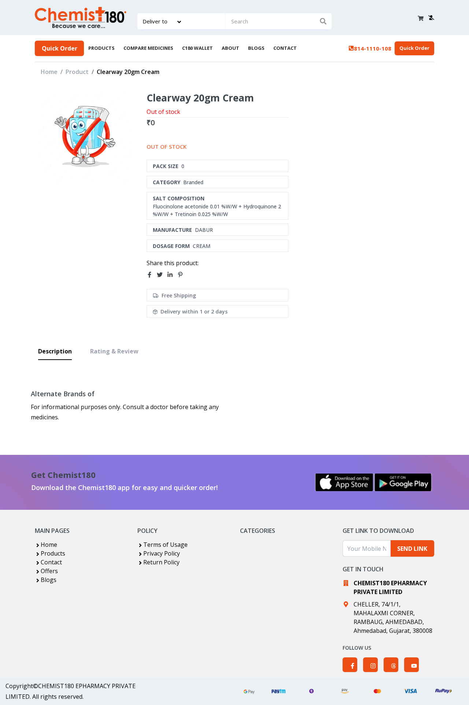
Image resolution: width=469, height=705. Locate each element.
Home (49, 72)
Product (77, 72)
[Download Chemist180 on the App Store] (344, 482)
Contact (51, 562)
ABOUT (230, 48)
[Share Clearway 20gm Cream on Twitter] (162, 275)
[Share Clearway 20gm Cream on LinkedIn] (172, 275)
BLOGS (256, 48)
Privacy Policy (161, 553)
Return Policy (161, 562)
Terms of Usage (165, 545)
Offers (49, 571)
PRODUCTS (101, 48)
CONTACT (285, 48)
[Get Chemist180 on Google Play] (403, 482)
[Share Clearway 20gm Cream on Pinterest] (182, 275)
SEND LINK (412, 549)
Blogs (48, 580)
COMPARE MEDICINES (148, 48)
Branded (193, 182)
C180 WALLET (197, 48)
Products (53, 553)
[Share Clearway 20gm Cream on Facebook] (152, 275)
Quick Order (59, 48)
